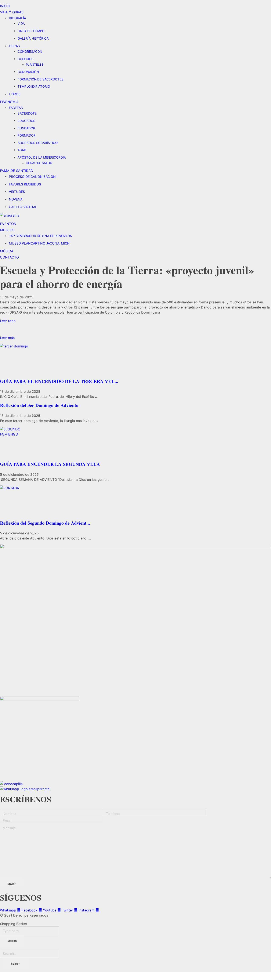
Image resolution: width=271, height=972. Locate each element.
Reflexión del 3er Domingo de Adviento (39, 405)
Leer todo (8, 321)
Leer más (7, 338)
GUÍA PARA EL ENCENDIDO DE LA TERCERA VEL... (59, 381)
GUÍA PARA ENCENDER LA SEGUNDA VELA (50, 463)
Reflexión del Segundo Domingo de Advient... (45, 522)
